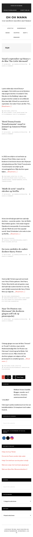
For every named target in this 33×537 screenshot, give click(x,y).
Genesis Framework (10, 531)
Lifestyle (14, 111)
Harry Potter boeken (14, 299)
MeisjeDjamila (18, 240)
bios (5, 112)
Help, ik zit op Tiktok (9, 452)
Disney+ (10, 112)
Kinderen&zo (15, 296)
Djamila (6, 240)
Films (12, 365)
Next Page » (20, 377)
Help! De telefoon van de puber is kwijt (15, 460)
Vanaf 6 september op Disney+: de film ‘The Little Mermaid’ (16, 59)
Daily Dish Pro (21, 529)
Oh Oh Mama (16, 17)
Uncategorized (9, 238)
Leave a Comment (7, 66)
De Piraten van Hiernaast (12, 367)
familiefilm (25, 367)
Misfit (25, 240)
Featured (7, 111)
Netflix (14, 241)
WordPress (22, 531)
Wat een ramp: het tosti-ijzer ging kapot (15, 465)
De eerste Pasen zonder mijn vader (14, 456)
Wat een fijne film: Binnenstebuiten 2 (14, 469)
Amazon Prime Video (11, 178)
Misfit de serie (6, 241)
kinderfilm (14, 301)
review (7, 369)
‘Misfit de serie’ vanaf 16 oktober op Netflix (13, 189)
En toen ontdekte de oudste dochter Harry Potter (15, 250)
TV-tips (20, 176)
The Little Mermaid (19, 114)
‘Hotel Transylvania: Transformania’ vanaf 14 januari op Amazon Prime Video (14, 125)
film (14, 112)
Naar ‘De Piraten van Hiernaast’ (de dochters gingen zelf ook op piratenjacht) (13, 312)
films (23, 298)
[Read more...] (6, 106)
